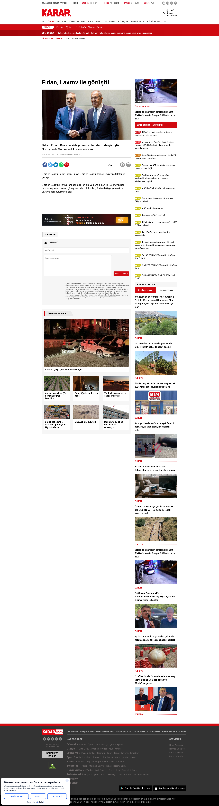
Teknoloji (72, 765)
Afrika (118, 748)
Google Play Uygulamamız (138, 788)
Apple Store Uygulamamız (172, 788)
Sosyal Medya (105, 765)
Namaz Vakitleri (177, 748)
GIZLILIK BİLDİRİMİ (137, 732)
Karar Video (110, 22)
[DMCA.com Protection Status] (52, 764)
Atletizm (109, 757)
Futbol (79, 757)
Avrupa (103, 748)
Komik (111, 770)
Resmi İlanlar (138, 22)
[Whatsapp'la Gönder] (61, 164)
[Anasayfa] (44, 21)
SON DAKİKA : (48, 33)
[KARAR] (56, 12)
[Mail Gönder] (66, 164)
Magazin (90, 761)
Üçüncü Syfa (94, 744)
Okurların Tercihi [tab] (145, 290)
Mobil (84, 765)
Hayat (98, 22)
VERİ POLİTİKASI (154, 732)
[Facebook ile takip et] (171, 3)
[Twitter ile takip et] (175, 3)
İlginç (118, 770)
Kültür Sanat (154, 22)
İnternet (92, 765)
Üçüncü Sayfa (80, 27)
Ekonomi (81, 22)
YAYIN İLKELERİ (102, 732)
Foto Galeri (74, 774)
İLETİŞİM (83, 732)
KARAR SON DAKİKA (52, 754)
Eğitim (68, 27)
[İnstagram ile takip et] (167, 3)
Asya (111, 748)
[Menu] (164, 21)
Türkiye (91, 27)
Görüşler (123, 22)
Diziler (81, 761)
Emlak (92, 753)
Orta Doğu (84, 748)
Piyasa (84, 753)
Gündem (89, 770)
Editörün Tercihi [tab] (166, 290)
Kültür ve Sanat (124, 774)
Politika (59, 27)
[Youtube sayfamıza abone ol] (52, 739)
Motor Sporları (122, 757)
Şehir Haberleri (176, 756)
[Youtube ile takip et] (163, 3)
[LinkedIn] (55, 164)
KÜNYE (91, 732)
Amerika (94, 748)
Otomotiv (101, 753)
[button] (106, 165)
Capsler (95, 774)
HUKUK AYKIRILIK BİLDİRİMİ (174, 732)
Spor (90, 22)
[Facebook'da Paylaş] (44, 164)
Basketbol (89, 757)
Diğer (133, 757)
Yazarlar (62, 22)
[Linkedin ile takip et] (56, 739)
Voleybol (99, 757)
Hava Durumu (176, 745)
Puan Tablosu (176, 752)
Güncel (50, 22)
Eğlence (120, 761)
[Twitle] (50, 164)
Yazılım (116, 765)
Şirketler (134, 753)
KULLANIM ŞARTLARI (119, 732)
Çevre (99, 27)
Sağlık (98, 761)
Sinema (103, 770)
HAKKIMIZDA (72, 732)
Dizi (97, 770)
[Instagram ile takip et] (60, 739)
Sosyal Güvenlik (121, 753)
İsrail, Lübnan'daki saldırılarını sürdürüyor (76, 33)
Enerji (109, 753)
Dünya (72, 22)
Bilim (123, 765)
